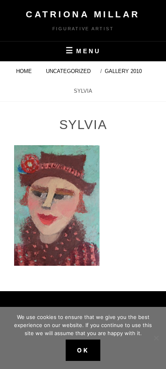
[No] (156, 338)
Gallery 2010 (124, 71)
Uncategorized (68, 71)
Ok (83, 350)
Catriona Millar (83, 14)
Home (24, 71)
